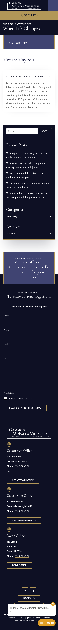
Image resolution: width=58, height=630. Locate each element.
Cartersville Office (24, 520)
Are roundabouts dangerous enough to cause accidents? (27, 185)
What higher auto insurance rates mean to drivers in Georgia (28, 76)
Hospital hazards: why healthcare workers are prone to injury (26, 155)
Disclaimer (9, 393)
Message (8, 358)
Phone (6, 330)
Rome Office (19, 565)
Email (7, 344)
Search (44, 131)
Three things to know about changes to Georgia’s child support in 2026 (28, 195)
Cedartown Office (23, 480)
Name (6, 316)
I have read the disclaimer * (20, 398)
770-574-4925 (30, 15)
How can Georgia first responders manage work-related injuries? (26, 165)
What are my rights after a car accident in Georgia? (24, 175)
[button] (53, 5)
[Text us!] (46, 623)
